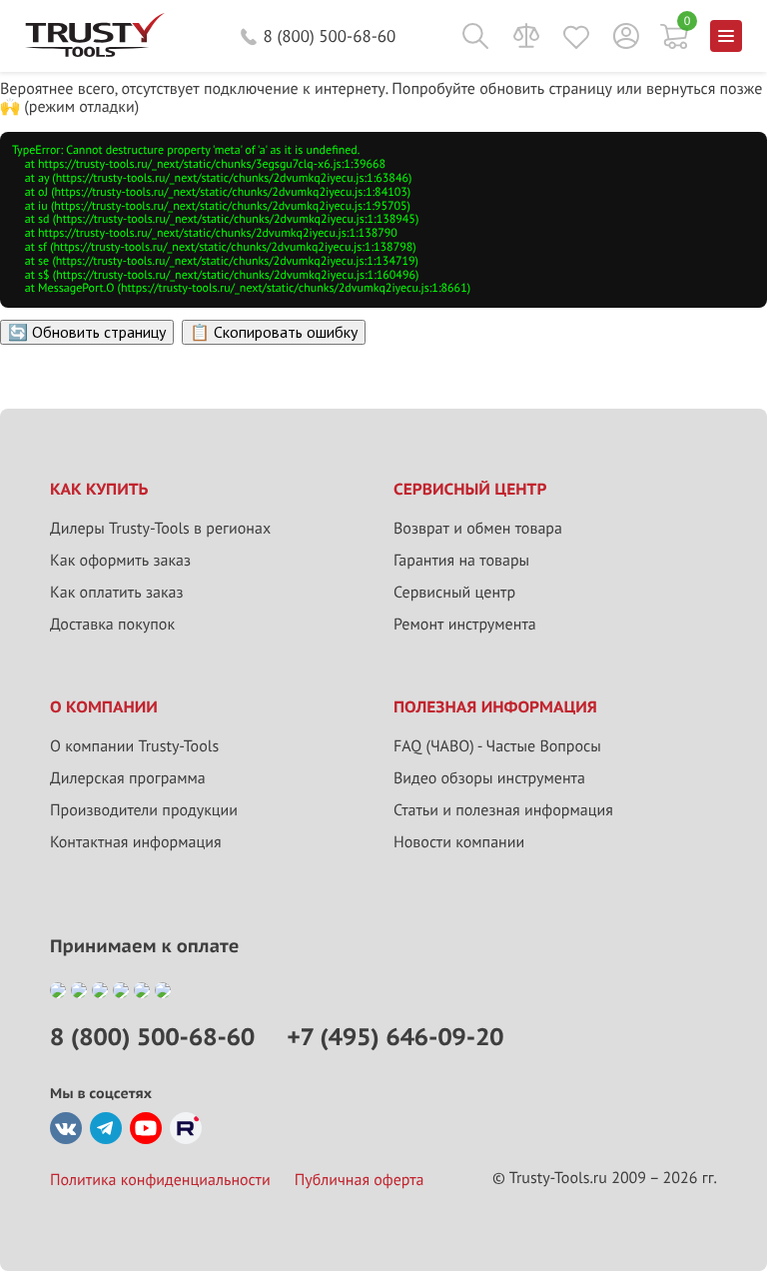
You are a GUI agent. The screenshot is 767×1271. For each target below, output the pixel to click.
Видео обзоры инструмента (489, 778)
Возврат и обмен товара (477, 529)
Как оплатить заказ (117, 593)
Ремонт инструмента (464, 625)
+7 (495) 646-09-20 (395, 1036)
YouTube (146, 1128)
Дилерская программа (128, 778)
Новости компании (458, 842)
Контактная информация (136, 842)
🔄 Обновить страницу (87, 332)
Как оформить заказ (120, 561)
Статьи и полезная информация (503, 810)
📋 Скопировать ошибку (274, 332)
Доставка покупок (112, 625)
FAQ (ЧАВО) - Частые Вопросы (497, 746)
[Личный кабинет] (626, 36)
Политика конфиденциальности (160, 1180)
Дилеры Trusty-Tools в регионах (160, 529)
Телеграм (106, 1128)
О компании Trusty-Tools (134, 746)
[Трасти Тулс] (95, 52)
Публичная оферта (359, 1180)
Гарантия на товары (461, 561)
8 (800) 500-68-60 (330, 36)
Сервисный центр (454, 593)
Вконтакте (66, 1128)
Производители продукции (144, 810)
